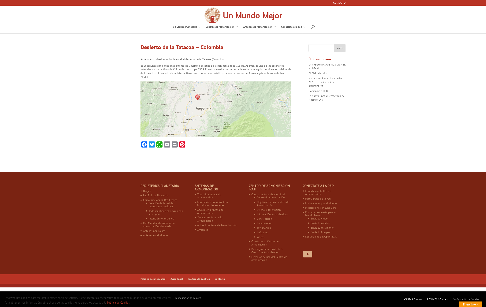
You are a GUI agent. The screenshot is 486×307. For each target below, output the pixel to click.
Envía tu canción (320, 223)
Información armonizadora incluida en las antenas (212, 203)
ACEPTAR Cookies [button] (412, 299)
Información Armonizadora (272, 214)
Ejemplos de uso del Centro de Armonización (269, 258)
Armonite (202, 229)
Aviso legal (176, 279)
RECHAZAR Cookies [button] (437, 299)
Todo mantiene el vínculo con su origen (166, 212)
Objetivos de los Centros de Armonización (273, 203)
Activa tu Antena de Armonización (217, 225)
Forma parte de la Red (318, 198)
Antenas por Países (154, 231)
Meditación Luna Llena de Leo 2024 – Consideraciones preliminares (325, 82)
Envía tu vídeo (319, 218)
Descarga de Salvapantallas (321, 236)
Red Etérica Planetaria (184, 26)
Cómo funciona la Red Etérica (160, 200)
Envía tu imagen (320, 232)
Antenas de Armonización (257, 26)
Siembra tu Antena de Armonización (209, 219)
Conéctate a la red (291, 26)
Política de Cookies (199, 279)
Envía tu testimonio (322, 227)
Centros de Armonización (220, 26)
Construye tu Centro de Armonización (265, 243)
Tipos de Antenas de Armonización (209, 196)
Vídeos (260, 237)
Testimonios (264, 228)
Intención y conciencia (161, 218)
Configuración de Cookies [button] (188, 298)
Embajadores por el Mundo (321, 203)
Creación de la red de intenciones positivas (161, 204)
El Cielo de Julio (317, 73)
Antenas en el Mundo (155, 235)
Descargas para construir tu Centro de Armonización (267, 250)
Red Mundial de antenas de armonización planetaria (159, 224)
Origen (147, 191)
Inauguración (264, 223)
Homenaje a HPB (318, 91)
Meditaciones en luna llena (321, 207)
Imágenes (262, 232)
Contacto (339, 3)
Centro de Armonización (271, 197)
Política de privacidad (153, 279)
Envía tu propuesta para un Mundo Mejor (321, 214)
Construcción (264, 218)
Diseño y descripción (269, 210)
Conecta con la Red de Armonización (318, 192)
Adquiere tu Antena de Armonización (210, 211)
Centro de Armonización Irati (268, 194)
